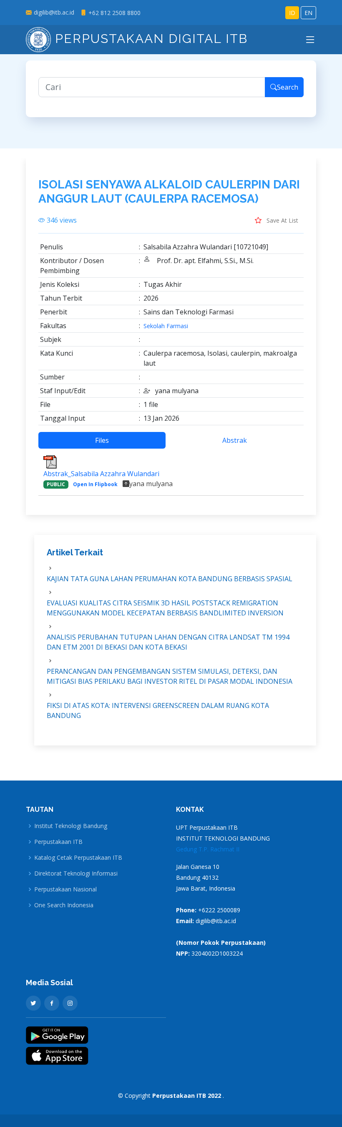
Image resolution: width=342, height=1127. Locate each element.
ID (292, 13)
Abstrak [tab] (234, 440)
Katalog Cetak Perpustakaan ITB (78, 858)
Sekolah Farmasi (165, 326)
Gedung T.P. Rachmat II (207, 849)
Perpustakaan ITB (58, 842)
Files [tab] (102, 440)
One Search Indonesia (63, 905)
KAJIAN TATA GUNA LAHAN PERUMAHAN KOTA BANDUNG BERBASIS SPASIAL (169, 578)
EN (308, 13)
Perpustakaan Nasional (65, 889)
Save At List (281, 220)
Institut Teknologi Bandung (70, 826)
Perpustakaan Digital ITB (149, 38)
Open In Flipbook (95, 484)
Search (287, 87)
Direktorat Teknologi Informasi (76, 873)
